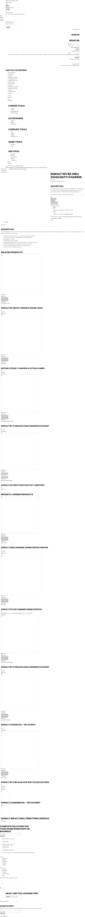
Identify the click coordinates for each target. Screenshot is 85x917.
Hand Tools (15, 141)
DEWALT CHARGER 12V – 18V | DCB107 (18, 724)
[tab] (44, 222)
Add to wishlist (54, 202)
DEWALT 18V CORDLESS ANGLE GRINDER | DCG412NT (25, 426)
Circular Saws (4, 777)
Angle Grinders (4, 543)
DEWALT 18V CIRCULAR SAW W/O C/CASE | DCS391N (25, 782)
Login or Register (3, 916)
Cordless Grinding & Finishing (7, 421)
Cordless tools (17, 129)
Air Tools (13, 151)
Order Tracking (9, 2)
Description (6, 222)
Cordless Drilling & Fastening (23, 167)
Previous (3, 789)
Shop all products (21, 14)
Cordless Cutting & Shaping (6, 480)
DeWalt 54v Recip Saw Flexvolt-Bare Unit (23, 485)
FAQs (7, 4)
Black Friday (3, 604)
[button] (42, 11)
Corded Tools (16, 105)
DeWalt (59, 218)
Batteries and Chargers (5, 720)
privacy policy (76, 54)
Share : (52, 220)
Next (2, 805)
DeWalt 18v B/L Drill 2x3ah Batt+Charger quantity (62, 194)
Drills (30, 167)
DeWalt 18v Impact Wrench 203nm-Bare (22, 308)
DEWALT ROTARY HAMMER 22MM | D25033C (21, 609)
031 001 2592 (20, 166)
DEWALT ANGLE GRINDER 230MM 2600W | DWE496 (24, 547)
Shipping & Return (69, 214)
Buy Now (53, 200)
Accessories (15, 118)
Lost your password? (75, 47)
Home (7, 167)
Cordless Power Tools (12, 167)
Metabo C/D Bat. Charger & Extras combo (23, 368)
